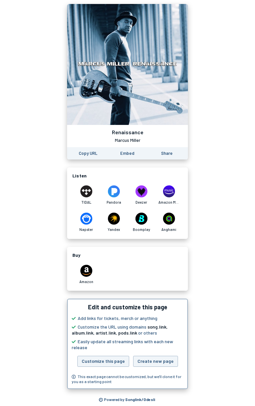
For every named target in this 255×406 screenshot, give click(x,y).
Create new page (155, 361)
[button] (127, 343)
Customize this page (103, 361)
